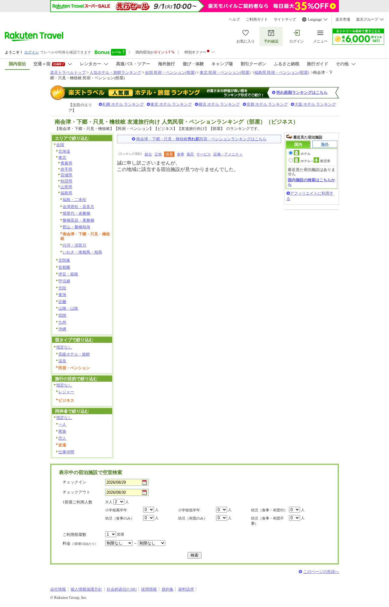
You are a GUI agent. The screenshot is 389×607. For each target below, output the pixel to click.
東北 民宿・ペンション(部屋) (225, 72)
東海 (62, 294)
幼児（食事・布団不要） (267, 521)
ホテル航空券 (315, 161)
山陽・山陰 (68, 308)
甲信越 (64, 281)
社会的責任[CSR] (121, 589)
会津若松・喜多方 (78, 206)
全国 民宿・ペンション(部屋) (170, 72)
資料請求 (186, 589)
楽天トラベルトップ (68, 72)
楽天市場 (343, 19)
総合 (148, 154)
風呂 (190, 154)
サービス (203, 154)
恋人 (62, 438)
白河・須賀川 (74, 245)
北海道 (64, 151)
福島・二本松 (74, 199)
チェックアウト (76, 492)
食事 (180, 154)
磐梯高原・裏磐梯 (78, 220)
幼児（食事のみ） (119, 518)
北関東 (64, 260)
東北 (62, 157)
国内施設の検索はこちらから (311, 182)
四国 (62, 315)
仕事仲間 (66, 452)
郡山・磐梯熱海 (76, 227)
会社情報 (58, 589)
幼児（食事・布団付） (269, 510)
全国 (60, 144)
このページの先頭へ (321, 571)
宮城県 (66, 175)
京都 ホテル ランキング (267, 104)
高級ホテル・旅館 (74, 354)
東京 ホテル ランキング (171, 104)
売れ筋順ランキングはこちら (302, 92)
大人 (108, 502)
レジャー (66, 392)
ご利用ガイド (257, 19)
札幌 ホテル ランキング (123, 104)
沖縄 (62, 329)
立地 (158, 154)
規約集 (168, 589)
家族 (62, 431)
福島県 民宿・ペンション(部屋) (281, 72)
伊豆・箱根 (68, 274)
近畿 (62, 301)
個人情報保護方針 (86, 589)
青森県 (66, 163)
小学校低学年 (189, 510)
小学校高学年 (116, 510)
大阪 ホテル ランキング (315, 104)
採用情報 (149, 589)
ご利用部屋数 (74, 534)
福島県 (66, 193)
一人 (62, 424)
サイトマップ (285, 19)
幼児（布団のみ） (192, 518)
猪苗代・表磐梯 (76, 213)
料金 (80, 543)
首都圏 (64, 267)
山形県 (66, 187)
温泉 (62, 361)
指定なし (64, 347)
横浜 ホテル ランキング (219, 104)
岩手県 (66, 169)
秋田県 (66, 181)
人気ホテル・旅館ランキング (115, 72)
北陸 (62, 288)
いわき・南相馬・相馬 (82, 252)
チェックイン (74, 482)
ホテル (306, 153)
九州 (62, 322)
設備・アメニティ (228, 154)
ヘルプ (234, 19)
